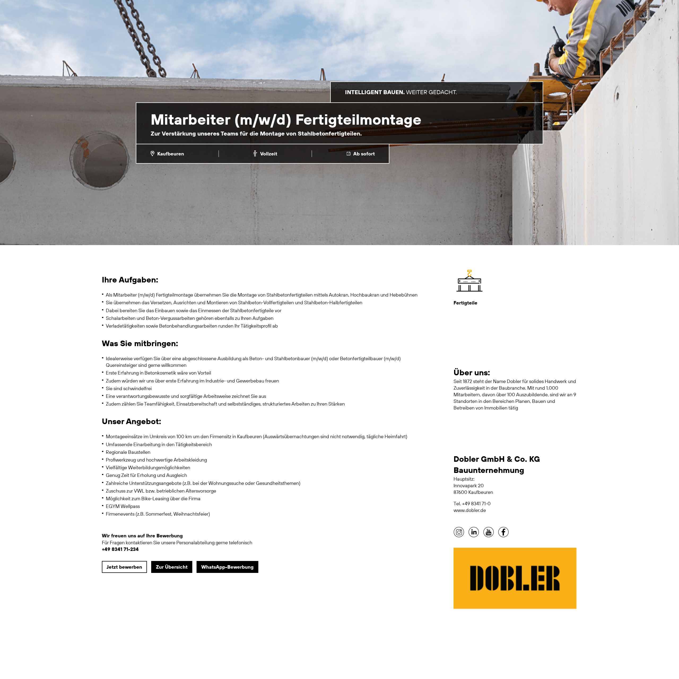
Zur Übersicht (172, 567)
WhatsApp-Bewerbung (227, 567)
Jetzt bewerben (124, 567)
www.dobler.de (470, 510)
